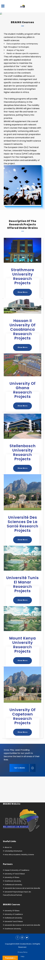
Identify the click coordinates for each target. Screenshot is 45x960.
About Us (8, 847)
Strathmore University (13, 881)
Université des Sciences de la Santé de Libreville (22, 888)
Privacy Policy (22, 952)
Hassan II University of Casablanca (17, 870)
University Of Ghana (12, 910)
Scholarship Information (13, 851)
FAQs (22, 957)
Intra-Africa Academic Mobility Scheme (19, 854)
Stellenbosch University (13, 884)
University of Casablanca (14, 914)
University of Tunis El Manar (15, 873)
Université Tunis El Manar (14, 921)
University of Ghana (12, 877)
